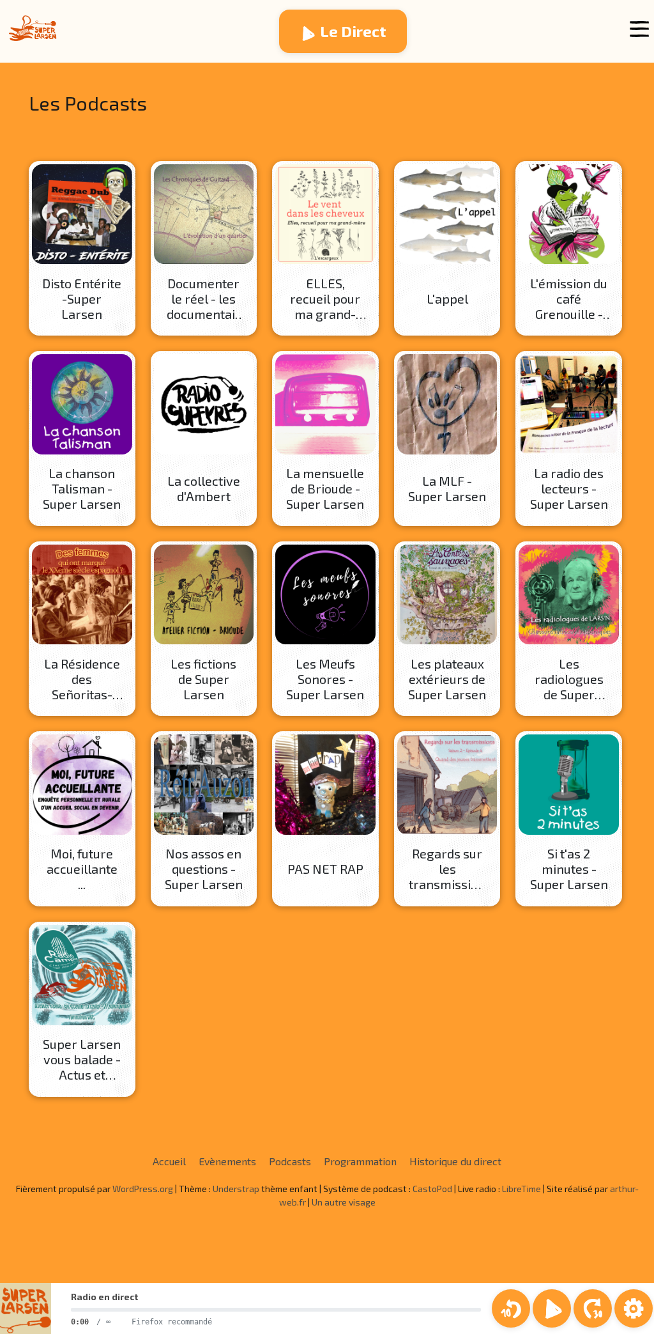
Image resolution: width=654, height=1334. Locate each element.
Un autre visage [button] (344, 1202)
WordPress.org (142, 1188)
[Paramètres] (633, 1308)
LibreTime (521, 1188)
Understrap (236, 1188)
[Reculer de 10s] (511, 1308)
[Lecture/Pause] (552, 1308)
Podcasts (290, 1161)
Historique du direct (455, 1161)
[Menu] (639, 29)
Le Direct (353, 31)
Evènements (227, 1161)
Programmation (360, 1161)
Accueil (169, 1161)
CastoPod (432, 1188)
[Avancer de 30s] (593, 1308)
